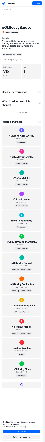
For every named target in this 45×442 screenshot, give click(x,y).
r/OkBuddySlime (22, 369)
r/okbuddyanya (21, 199)
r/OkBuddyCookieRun (21, 284)
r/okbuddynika (22, 411)
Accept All (22, 431)
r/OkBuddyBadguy (21, 220)
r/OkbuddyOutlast (21, 263)
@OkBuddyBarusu (11, 32)
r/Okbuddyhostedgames (21, 305)
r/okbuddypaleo (22, 348)
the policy (15, 424)
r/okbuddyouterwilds (22, 157)
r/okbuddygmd (21, 390)
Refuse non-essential (21, 437)
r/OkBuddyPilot (21, 178)
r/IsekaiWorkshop (22, 326)
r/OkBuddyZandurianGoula (22, 241)
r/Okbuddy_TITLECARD (21, 135)
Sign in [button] (37, 3)
